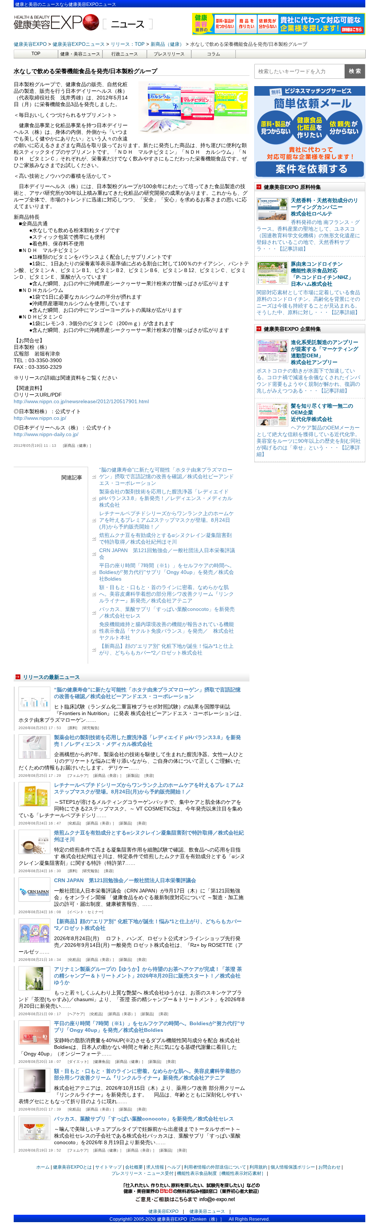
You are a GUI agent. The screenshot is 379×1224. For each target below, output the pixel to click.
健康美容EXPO (163, 1211)
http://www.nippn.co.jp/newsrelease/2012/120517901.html (81, 401)
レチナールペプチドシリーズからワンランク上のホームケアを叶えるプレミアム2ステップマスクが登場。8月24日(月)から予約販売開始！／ (166, 520)
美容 (149, 776)
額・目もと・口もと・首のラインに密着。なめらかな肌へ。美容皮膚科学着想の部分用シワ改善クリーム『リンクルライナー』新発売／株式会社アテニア (166, 594)
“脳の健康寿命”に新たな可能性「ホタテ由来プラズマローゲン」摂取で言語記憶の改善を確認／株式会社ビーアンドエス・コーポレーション (166, 476)
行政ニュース (124, 54)
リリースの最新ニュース (51, 677)
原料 (72, 728)
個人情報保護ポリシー (293, 1167)
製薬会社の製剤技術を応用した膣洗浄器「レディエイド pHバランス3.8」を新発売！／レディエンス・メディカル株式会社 (165, 498)
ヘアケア (76, 1014)
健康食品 (101, 1062)
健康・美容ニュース (80, 54)
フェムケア (78, 776)
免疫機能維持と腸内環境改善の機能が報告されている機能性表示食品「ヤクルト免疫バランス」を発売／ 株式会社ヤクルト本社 (166, 630)
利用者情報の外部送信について (215, 1167)
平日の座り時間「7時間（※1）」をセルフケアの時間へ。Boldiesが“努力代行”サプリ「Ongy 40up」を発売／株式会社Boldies (167, 572)
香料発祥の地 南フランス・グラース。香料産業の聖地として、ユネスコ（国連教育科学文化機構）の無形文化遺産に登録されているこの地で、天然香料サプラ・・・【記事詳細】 (308, 235)
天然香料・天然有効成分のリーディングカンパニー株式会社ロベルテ (324, 207)
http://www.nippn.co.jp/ (40, 418)
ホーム (43, 1167)
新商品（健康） (77, 445)
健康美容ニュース (207, 1211)
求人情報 (155, 1167)
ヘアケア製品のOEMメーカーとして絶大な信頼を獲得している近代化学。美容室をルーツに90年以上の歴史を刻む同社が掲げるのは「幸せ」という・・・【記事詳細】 (308, 441)
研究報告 (90, 728)
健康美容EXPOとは (72, 1167)
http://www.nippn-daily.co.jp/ (46, 434)
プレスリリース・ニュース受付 (142, 1173)
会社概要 (134, 1167)
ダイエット (78, 1062)
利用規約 (258, 1167)
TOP (35, 53)
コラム (213, 54)
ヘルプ (174, 1167)
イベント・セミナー (85, 912)
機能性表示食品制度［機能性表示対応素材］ (221, 1173)
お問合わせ (329, 1167)
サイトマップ (108, 1167)
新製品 (132, 776)
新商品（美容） (107, 776)
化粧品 (74, 823)
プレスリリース (169, 54)
